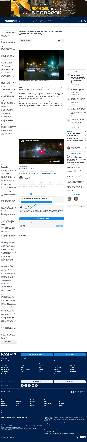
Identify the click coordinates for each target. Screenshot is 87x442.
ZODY (56, 18)
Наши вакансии (5, 369)
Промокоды (61, 18)
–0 (62, 203)
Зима (40, 360)
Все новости (8, 30)
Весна (22, 365)
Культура (41, 365)
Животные (23, 373)
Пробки (43, 21)
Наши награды (4, 367)
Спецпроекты (73, 371)
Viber (51, 173)
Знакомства (13, 18)
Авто (22, 360)
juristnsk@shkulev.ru (32, 428)
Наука (40, 371)
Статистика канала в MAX (7, 376)
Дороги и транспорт (26, 369)
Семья (55, 376)
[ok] (29, 385)
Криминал (41, 363)
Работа (56, 369)
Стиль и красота (73, 363)
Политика (56, 365)
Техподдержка (4, 371)
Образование (42, 376)
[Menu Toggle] (2, 21)
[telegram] (22, 385)
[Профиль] (84, 21)
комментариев (26, 40)
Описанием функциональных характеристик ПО (53, 424)
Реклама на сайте (5, 360)
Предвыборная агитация (7, 373)
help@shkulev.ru (10, 429)
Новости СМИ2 (23, 235)
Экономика (72, 369)
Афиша (38, 18)
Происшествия (57, 367)
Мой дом (41, 369)
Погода (19, 18)
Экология (72, 367)
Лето (40, 367)
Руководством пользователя (50, 423)
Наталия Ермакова (29, 177)
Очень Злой (25, 206)
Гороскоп (43, 18)
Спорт (71, 360)
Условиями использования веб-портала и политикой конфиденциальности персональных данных (63, 425)
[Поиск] (78, 21)
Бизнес (22, 363)
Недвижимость (5, 18)
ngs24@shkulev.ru (16, 427)
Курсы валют (50, 18)
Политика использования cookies (50, 429)
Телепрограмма (31, 18)
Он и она (56, 360)
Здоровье (23, 376)
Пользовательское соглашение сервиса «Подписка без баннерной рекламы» (59, 433)
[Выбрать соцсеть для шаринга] (62, 40)
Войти (24, 226)
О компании (4, 365)
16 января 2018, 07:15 (23, 37)
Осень (55, 363)
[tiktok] (36, 385)
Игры (66, 18)
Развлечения (57, 371)
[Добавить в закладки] (59, 40)
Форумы (24, 18)
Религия (56, 373)
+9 (58, 203)
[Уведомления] (81, 21)
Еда (22, 371)
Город (22, 367)
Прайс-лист (4, 363)
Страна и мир (73, 365)
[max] (33, 385)
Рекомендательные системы (49, 431)
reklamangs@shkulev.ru (48, 418)
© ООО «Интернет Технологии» (7, 437)
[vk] (25, 385)
